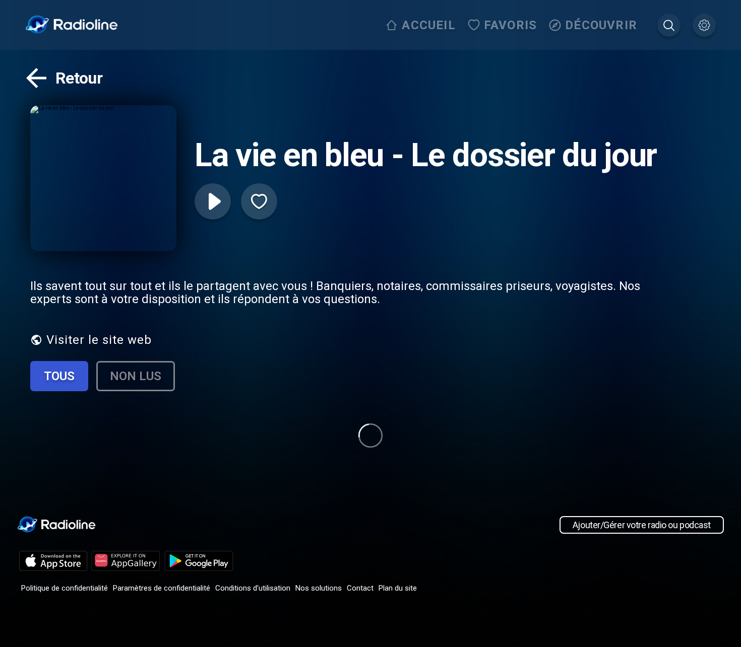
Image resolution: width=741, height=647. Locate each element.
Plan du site (398, 588)
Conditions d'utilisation (252, 588)
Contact (360, 588)
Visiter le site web (99, 340)
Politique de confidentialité (64, 588)
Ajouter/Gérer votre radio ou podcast (642, 525)
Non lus (135, 376)
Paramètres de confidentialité (161, 588)
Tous (59, 376)
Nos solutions (318, 588)
